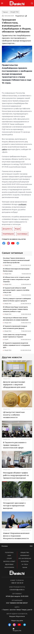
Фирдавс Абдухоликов (17, 616)
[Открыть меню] (2, 3)
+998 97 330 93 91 (17, 583)
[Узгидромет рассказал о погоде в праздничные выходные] (17, 489)
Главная (5, 12)
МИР (9, 555)
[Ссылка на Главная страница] (17, 3)
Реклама (5, 546)
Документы (7, 229)
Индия (17, 229)
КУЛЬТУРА (25, 561)
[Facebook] (4, 243)
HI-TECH (25, 564)
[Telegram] (18, 243)
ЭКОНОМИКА (9, 567)
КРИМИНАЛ (24, 555)
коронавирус (22, 234)
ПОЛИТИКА (9, 552)
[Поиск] (32, 3)
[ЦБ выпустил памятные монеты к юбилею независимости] (17, 399)
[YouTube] (13, 243)
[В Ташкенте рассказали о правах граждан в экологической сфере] (17, 429)
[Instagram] (8, 243)
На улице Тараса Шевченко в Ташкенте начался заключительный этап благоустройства (16, 260)
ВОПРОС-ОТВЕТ (9, 561)
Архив (24, 567)
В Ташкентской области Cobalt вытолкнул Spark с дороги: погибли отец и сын (16, 290)
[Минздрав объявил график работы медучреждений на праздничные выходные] (17, 459)
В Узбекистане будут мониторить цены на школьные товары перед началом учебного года (15, 309)
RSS (31, 546)
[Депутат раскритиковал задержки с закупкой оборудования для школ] (17, 368)
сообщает (22, 204)
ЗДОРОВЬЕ (9, 564)
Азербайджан (8, 234)
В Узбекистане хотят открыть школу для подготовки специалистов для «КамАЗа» (16, 279)
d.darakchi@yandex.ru (17, 589)
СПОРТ (9, 558)
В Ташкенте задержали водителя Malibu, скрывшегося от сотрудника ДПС (16, 345)
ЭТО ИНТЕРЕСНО (25, 558)
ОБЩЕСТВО (14, 12)
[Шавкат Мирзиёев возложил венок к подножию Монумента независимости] (17, 520)
